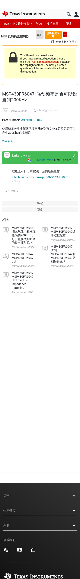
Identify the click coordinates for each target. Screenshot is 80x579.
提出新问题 (65, 34)
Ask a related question (45, 61)
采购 (6, 525)
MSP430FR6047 (31, 120)
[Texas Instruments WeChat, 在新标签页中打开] (6, 551)
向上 (6, 192)
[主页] (23, 14)
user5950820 (18, 110)
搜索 (69, 14)
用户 (76, 14)
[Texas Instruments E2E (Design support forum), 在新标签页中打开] (19, 551)
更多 (69, 23)
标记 (40, 203)
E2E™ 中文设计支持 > (18, 23)
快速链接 (9, 510)
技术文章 (52, 23)
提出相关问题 (53, 35)
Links (16, 155)
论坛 (39, 23)
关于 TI (8, 496)
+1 (74, 155)
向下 (17, 192)
